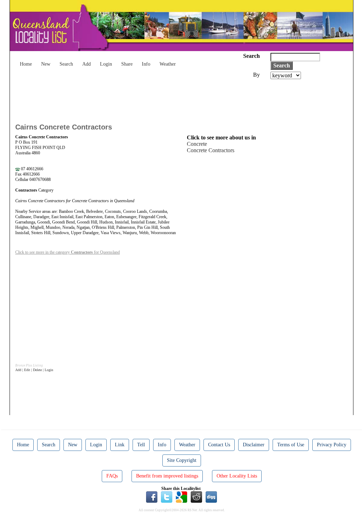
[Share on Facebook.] (151, 496)
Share (127, 64)
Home (26, 64)
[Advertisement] (144, 99)
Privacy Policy (331, 444)
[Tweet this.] (166, 496)
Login (106, 64)
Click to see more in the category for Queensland (67, 252)
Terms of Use (290, 444)
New (45, 64)
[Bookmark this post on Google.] (181, 496)
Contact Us (219, 444)
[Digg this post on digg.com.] (211, 496)
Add (86, 64)
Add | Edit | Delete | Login (34, 370)
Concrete (197, 144)
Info (146, 64)
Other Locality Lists (237, 476)
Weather (168, 64)
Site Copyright (181, 460)
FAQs (112, 476)
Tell (141, 444)
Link (119, 444)
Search (66, 64)
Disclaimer (253, 444)
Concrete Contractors (210, 150)
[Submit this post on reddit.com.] (196, 496)
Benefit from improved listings (167, 476)
